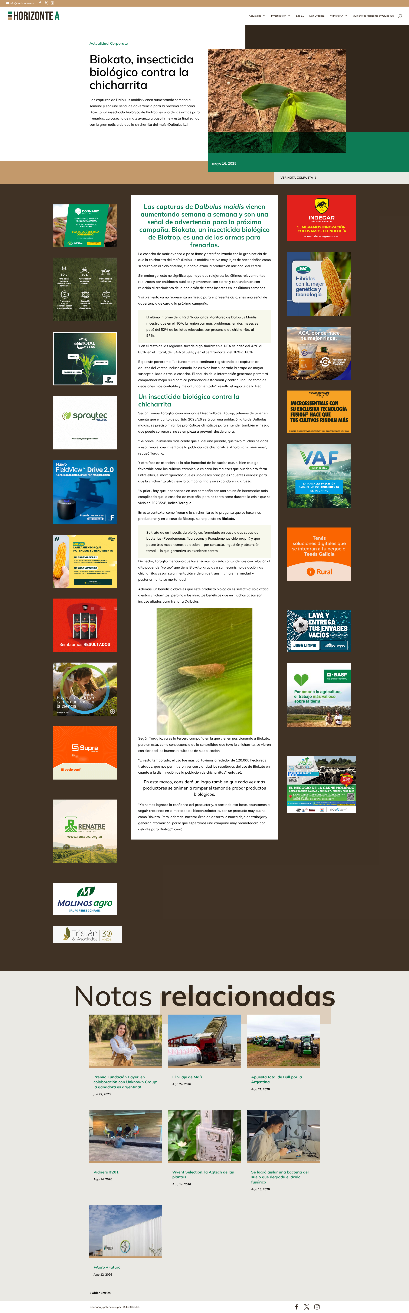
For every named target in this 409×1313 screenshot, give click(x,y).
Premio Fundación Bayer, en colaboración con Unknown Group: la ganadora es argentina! (125, 1082)
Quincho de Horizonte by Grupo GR (373, 15)
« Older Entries (100, 1293)
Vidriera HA (336, 15)
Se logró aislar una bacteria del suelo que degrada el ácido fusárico (280, 1177)
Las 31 (300, 15)
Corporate (119, 43)
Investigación (278, 15)
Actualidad (255, 15)
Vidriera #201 (106, 1172)
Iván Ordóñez (316, 15)
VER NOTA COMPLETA (297, 178)
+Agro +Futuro (107, 1267)
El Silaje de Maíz (187, 1077)
